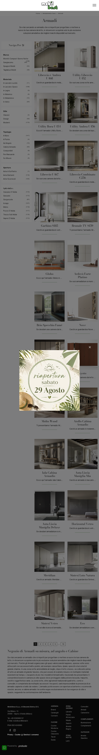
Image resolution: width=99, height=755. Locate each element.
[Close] (90, 347)
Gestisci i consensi (31, 735)
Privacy (10, 735)
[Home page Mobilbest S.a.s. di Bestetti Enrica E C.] (49, 5)
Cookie (17, 735)
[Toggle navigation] (94, 5)
